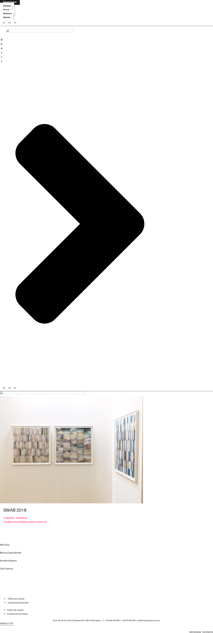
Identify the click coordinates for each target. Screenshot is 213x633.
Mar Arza (4, 544)
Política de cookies (16, 598)
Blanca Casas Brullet (10, 552)
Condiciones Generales (18, 602)
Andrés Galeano (8, 560)
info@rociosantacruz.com (149, 620)
